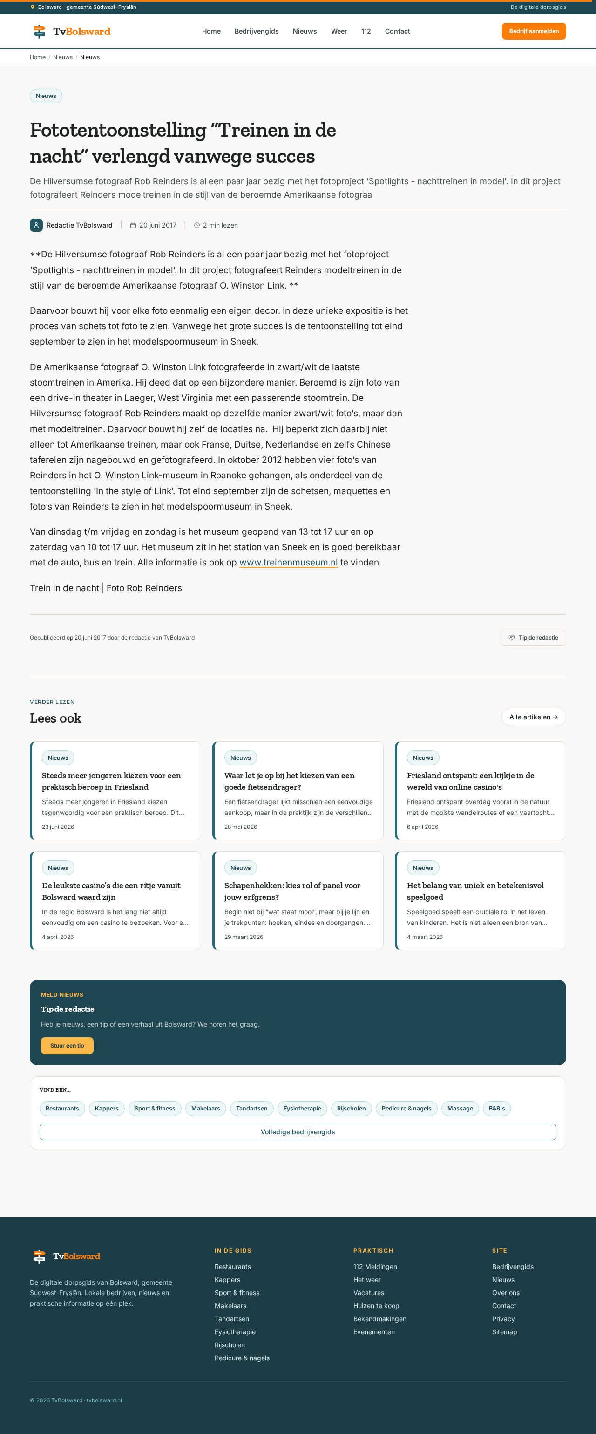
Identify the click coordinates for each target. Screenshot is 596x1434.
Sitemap (504, 1332)
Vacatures (368, 1292)
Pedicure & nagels (407, 1108)
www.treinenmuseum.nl (288, 562)
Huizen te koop (376, 1306)
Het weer (367, 1279)
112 (366, 31)
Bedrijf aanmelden (534, 31)
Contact (397, 31)
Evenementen (374, 1332)
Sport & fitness (155, 1108)
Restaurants (62, 1108)
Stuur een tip (67, 1045)
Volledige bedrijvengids (298, 1132)
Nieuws (305, 31)
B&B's (497, 1108)
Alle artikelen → (533, 717)
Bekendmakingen (379, 1319)
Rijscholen (351, 1108)
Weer (339, 31)
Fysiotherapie (302, 1108)
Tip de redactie (538, 637)
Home (211, 31)
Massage (460, 1108)
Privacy (503, 1319)
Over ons (506, 1292)
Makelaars (205, 1108)
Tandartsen (252, 1108)
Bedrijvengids (257, 31)
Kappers (107, 1108)
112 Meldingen (375, 1266)
